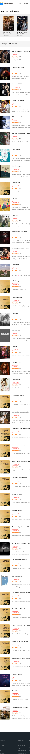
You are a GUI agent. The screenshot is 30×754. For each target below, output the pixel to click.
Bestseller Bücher (22, 743)
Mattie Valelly (6, 35)
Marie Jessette (19, 35)
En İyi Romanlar (22, 745)
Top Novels (21, 740)
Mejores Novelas (22, 750)
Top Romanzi (21, 748)
